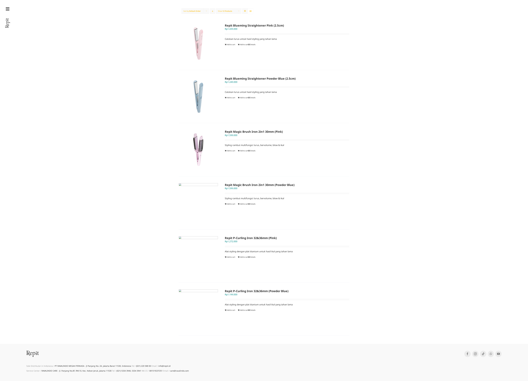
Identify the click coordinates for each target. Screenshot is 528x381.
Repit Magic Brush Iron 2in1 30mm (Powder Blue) (260, 185)
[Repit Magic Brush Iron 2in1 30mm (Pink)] (198, 149)
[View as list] (250, 11)
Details (252, 44)
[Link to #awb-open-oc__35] (7, 9)
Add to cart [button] (244, 44)
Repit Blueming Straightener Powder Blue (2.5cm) (260, 78)
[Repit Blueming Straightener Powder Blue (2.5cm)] (198, 96)
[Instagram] (475, 354)
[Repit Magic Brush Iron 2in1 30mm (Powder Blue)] (198, 202)
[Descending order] (212, 11)
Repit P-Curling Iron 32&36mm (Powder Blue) (256, 291)
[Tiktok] (483, 354)
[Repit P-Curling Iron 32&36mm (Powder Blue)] (198, 309)
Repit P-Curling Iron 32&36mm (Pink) (251, 238)
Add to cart (231, 44)
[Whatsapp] (491, 354)
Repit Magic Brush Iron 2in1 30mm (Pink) (254, 132)
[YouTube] (498, 354)
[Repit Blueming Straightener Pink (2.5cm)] (198, 43)
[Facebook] (467, 354)
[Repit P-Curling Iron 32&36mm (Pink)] (198, 256)
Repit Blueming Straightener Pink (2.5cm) (254, 25)
